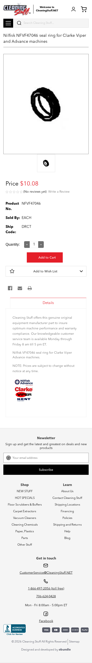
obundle (65, 649)
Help (67, 531)
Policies (67, 518)
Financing (67, 511)
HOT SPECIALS (25, 498)
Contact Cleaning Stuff (67, 498)
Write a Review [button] (58, 191)
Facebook (46, 621)
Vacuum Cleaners (24, 518)
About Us (67, 491)
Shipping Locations (67, 504)
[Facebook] (10, 288)
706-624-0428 (46, 596)
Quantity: (13, 244)
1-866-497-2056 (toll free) (46, 588)
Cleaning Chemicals (25, 524)
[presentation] (46, 163)
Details (48, 303)
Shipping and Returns (67, 524)
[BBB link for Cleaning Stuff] (14, 629)
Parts (24, 538)
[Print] (29, 288)
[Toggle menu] (8, 23)
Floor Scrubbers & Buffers (25, 504)
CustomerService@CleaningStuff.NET (46, 572)
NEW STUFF (25, 491)
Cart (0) (85, 9)
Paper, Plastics (24, 531)
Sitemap (74, 641)
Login (73, 9)
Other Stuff (24, 544)
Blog (67, 538)
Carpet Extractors (24, 511)
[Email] (19, 288)
